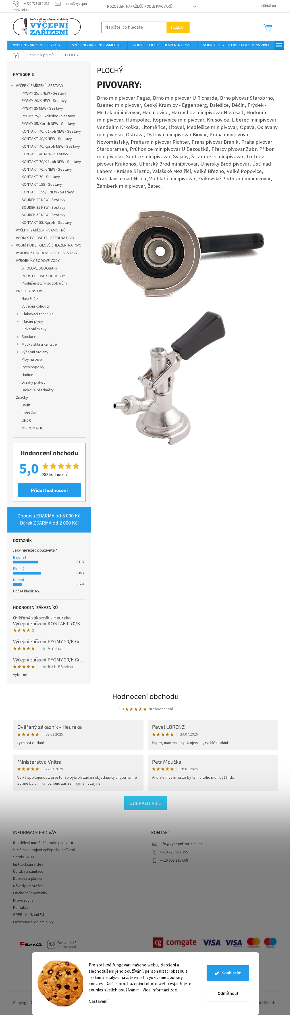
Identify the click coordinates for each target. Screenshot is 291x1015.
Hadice (27, 375)
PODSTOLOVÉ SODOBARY (43, 276)
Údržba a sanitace (28, 871)
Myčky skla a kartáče (39, 344)
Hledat (178, 27)
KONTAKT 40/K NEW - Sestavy (47, 139)
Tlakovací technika (37, 314)
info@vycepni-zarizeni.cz (181, 844)
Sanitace (29, 337)
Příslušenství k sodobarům (44, 283)
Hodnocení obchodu (145, 696)
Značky (22, 397)
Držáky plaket (33, 382)
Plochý (18, 569)
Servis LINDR (23, 857)
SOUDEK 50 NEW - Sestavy (43, 215)
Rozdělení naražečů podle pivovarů (139, 6)
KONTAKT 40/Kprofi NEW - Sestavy (51, 146)
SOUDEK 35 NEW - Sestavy (43, 207)
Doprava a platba (27, 879)
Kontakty (20, 907)
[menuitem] (36, 45)
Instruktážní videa (28, 864)
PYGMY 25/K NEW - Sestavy (44, 93)
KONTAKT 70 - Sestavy (41, 177)
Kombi (18, 580)
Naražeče (30, 299)
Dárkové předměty (38, 390)
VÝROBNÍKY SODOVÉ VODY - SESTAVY (47, 253)
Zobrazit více (145, 803)
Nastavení (98, 1001)
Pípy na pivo (32, 359)
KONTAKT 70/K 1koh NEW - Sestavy (51, 162)
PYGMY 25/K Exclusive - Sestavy (48, 116)
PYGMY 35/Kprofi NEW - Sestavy (48, 124)
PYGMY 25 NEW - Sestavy (42, 108)
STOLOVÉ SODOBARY (40, 268)
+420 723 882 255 (174, 852)
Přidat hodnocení (49, 490)
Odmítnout (228, 994)
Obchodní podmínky (30, 893)
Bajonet (19, 557)
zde (173, 990)
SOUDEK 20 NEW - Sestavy (43, 200)
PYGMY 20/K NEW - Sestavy (44, 101)
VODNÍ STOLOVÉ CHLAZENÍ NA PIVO (45, 238)
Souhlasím (232, 973)
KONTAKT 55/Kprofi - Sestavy (47, 222)
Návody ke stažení (28, 886)
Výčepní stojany (35, 352)
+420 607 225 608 (174, 860)
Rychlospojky (33, 367)
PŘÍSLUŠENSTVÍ (29, 291)
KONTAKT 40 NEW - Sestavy (45, 154)
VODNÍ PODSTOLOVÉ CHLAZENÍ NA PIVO (49, 245)
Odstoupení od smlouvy (33, 922)
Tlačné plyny (32, 321)
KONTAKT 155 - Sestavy (42, 184)
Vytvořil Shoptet (264, 1003)
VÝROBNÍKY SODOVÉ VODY (38, 261)
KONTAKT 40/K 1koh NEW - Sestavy (51, 131)
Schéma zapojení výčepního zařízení (44, 850)
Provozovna (23, 900)
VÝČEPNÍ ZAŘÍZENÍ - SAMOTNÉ (40, 230)
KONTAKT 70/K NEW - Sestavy (47, 169)
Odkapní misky (34, 329)
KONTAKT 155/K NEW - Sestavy (48, 192)
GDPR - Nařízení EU (28, 915)
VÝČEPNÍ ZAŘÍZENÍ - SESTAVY (39, 86)
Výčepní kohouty (36, 306)
